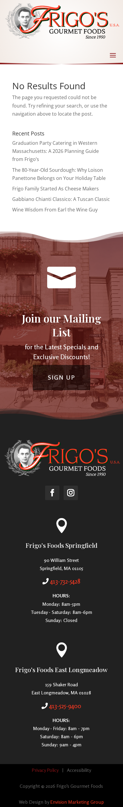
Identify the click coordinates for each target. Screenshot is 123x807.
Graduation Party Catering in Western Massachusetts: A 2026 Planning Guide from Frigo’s (55, 151)
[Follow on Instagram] (71, 493)
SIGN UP (61, 377)
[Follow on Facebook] (52, 493)
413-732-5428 (65, 581)
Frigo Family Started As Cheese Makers (55, 188)
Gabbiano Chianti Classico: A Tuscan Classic (61, 199)
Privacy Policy (45, 770)
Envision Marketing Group (77, 802)
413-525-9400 (65, 706)
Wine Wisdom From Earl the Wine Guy (55, 209)
